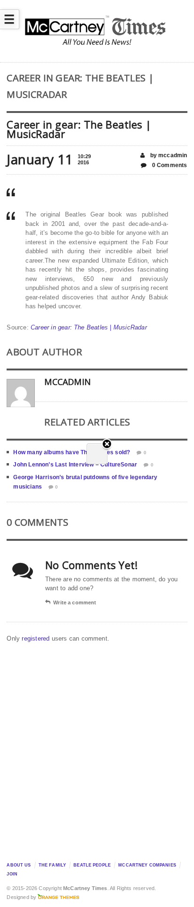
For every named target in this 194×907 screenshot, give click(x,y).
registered (36, 638)
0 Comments (169, 165)
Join (12, 874)
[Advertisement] (97, 750)
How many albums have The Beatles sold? (71, 452)
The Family (52, 865)
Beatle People (92, 865)
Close (107, 444)
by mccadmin (167, 155)
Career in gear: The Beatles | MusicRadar (89, 327)
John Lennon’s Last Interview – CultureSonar (75, 464)
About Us (19, 865)
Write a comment (74, 602)
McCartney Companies (147, 865)
